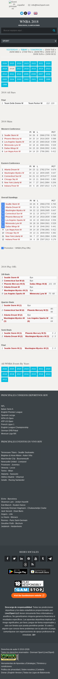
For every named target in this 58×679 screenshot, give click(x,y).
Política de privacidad (10, 669)
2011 (12, 74)
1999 (48, 79)
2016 (26, 69)
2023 (26, 63)
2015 (33, 69)
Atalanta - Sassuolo (9, 474)
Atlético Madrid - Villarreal (12, 477)
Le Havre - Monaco (9, 517)
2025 (12, 63)
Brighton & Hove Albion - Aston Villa (16, 455)
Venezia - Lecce (8, 468)
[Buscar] (54, 30)
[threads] (25, 564)
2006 (48, 74)
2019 (4, 69)
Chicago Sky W (11, 179)
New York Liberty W (12, 182)
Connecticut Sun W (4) (14, 281)
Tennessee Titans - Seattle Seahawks (17, 452)
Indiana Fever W (11, 186)
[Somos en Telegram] (21, 13)
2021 (41, 63)
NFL (3, 406)
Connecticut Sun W (12, 176)
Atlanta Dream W (11, 170)
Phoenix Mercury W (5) (14, 284)
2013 (48, 69)
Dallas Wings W (11, 148)
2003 (19, 79)
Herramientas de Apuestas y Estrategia (18, 663)
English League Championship (14, 427)
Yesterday (12, 50)
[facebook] (7, 559)
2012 (4, 74)
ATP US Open (7, 421)
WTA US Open (7, 418)
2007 (41, 74)
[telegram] (50, 559)
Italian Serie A (7, 409)
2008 (33, 74)
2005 (4, 79)
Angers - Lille (7, 514)
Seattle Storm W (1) (13, 305)
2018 (12, 69)
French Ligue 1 (7, 424)
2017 (19, 69)
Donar (4, 673)
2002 (26, 79)
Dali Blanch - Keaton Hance (13, 505)
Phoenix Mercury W (12, 139)
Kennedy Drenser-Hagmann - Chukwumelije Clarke (23, 508)
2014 (41, 69)
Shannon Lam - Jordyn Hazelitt (14, 502)
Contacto (40, 669)
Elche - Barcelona (9, 499)
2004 (12, 79)
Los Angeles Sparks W (14, 142)
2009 (26, 74)
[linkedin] (21, 559)
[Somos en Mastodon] (29, 13)
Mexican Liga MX (8, 434)
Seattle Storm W (11, 135)
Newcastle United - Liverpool (13, 462)
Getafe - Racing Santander (12, 480)
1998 (4, 85)
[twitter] (14, 559)
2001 (33, 79)
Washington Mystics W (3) (16, 290)
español (20, 5)
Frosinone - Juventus (10, 465)
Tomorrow (36, 50)
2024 (19, 63)
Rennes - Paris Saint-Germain (14, 520)
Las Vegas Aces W (12, 151)
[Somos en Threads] (25, 13)
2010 (19, 74)
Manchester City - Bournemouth (15, 459)
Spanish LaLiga (8, 415)
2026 (4, 63)
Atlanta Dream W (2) (13, 315)
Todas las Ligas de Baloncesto (36, 673)
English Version (15, 673)
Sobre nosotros (28, 669)
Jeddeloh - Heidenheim (11, 526)
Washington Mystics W (14, 173)
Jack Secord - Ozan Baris (12, 511)
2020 (48, 63)
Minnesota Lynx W (12, 145)
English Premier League (11, 412)
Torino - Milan (7, 471)
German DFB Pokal (9, 430)
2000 (41, 79)
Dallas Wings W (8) (38, 284)
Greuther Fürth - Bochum (12, 523)
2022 (33, 63)
